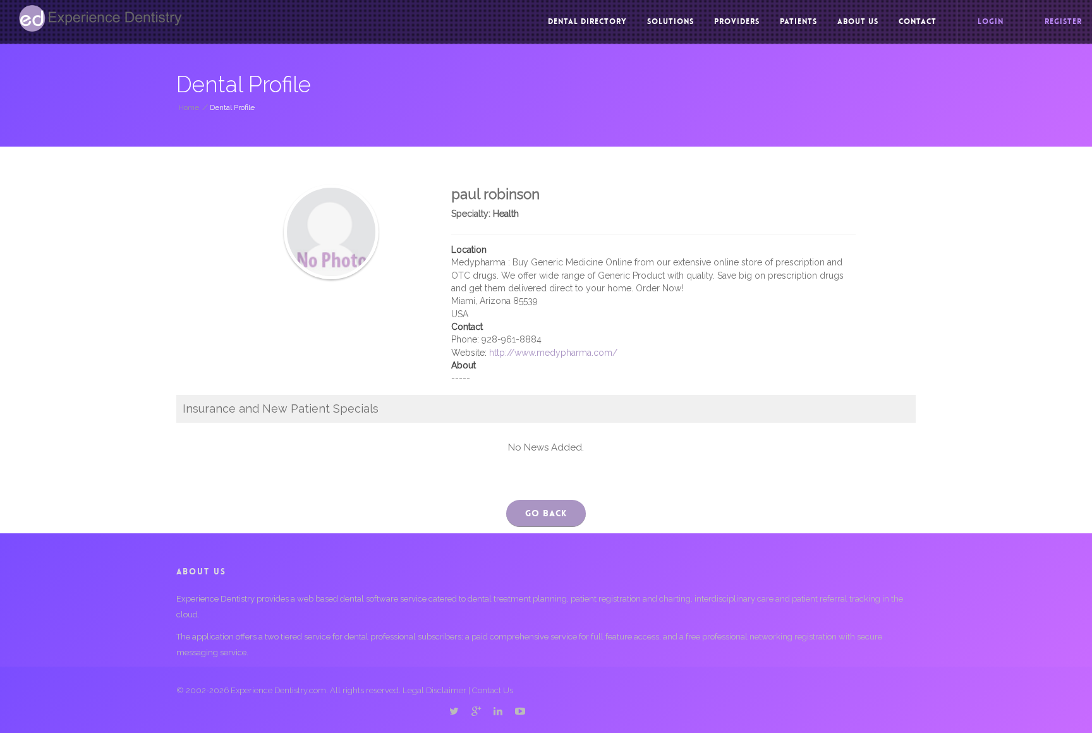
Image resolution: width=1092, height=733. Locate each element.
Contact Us (492, 690)
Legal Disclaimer (434, 690)
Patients (798, 21)
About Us (857, 21)
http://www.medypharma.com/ (553, 353)
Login (991, 21)
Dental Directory (587, 21)
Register (1063, 21)
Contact (918, 21)
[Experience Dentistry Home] (100, 18)
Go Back (546, 513)
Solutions (670, 21)
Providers (737, 21)
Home (188, 107)
